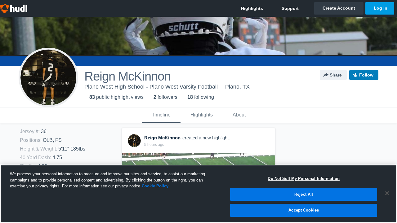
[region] (198, 194)
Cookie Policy (155, 186)
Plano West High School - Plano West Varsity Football (151, 87)
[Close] (387, 193)
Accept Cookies (303, 210)
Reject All (303, 194)
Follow (366, 74)
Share (336, 74)
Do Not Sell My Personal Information (304, 178)
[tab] (161, 115)
